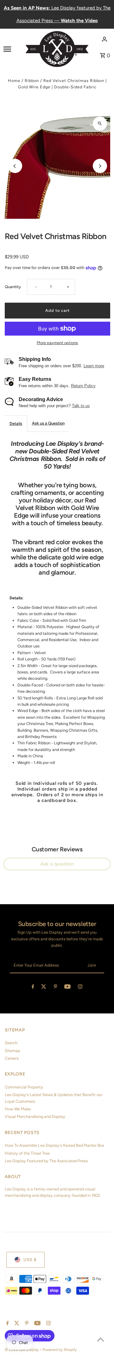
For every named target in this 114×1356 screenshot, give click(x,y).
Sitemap (12, 1050)
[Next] (100, 166)
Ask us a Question (48, 423)
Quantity (13, 286)
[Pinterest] (55, 987)
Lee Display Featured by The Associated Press (46, 1160)
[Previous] (15, 166)
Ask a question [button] (57, 864)
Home (14, 80)
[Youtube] (67, 987)
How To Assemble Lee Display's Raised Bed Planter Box (54, 1145)
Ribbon (32, 80)
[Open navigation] (12, 49)
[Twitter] (43, 987)
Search (11, 1042)
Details (16, 423)
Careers (12, 1058)
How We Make (18, 1109)
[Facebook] (33, 987)
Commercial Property (24, 1087)
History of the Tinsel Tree (27, 1153)
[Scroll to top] (100, 1339)
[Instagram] (80, 987)
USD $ (29, 1259)
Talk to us (81, 405)
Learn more (94, 365)
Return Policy (83, 385)
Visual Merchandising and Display (35, 1116)
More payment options (57, 342)
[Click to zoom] (100, 124)
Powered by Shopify (59, 1349)
